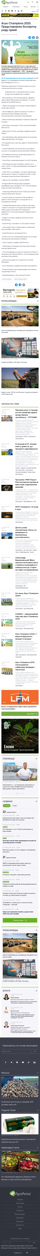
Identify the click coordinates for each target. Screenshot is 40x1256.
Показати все (18, 920)
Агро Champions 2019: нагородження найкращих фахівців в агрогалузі (25, 666)
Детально (30, 714)
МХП (35, 501)
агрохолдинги (19, 656)
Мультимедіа (20, 1214)
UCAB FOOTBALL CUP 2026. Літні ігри (15, 981)
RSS (20, 1229)
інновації (35, 550)
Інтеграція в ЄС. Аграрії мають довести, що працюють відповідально (26, 446)
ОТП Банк (26, 436)
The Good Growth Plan (31, 468)
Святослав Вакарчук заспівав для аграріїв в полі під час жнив (20, 956)
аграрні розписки (19, 438)
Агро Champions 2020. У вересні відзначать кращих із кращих (26, 636)
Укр (28, 2)
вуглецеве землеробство (21, 472)
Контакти (20, 1225)
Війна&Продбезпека (28, 501)
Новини (20, 1199)
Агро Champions (6, 279)
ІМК (24, 550)
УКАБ (17, 654)
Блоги (26, 7)
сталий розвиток (29, 470)
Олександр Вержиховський (22, 587)
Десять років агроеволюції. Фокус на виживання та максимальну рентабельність (25, 532)
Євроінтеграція (31, 472)
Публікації (20, 1203)
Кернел (32, 552)
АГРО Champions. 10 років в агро (26, 508)
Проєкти (34, 7)
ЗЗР (16, 470)
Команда (20, 1218)
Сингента (18, 468)
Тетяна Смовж (21, 470)
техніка (17, 552)
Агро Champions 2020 (20, 279)
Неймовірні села (13, 19)
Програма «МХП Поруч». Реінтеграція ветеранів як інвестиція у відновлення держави (26, 483)
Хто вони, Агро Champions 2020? (26, 594)
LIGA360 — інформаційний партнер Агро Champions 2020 (26, 616)
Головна (4, 19)
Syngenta (23, 468)
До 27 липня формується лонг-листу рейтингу (17, 78)
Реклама (19, 1221)
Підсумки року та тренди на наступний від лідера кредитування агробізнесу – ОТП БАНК (26, 413)
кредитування (32, 436)
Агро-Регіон (29, 550)
